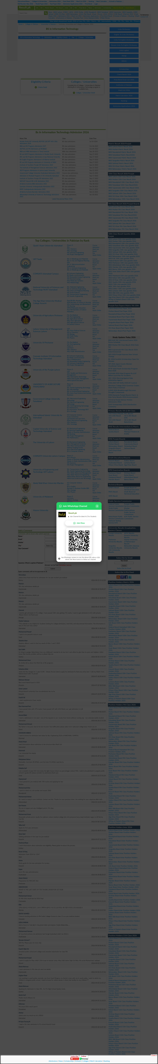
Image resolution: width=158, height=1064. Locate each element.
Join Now (81, 523)
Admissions (53, 1061)
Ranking (107, 1061)
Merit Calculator (96, 1061)
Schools (78, 1061)
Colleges (85, 1061)
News (61, 1061)
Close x (154, 1055)
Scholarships (69, 1061)
